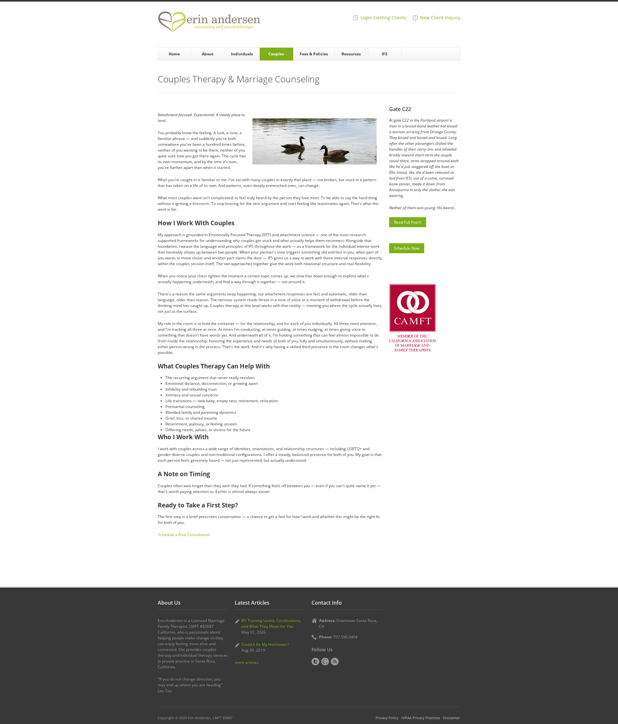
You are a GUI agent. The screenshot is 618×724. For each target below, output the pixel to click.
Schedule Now (406, 248)
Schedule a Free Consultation (184, 534)
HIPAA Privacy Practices (420, 717)
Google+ (325, 661)
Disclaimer (451, 717)
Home (174, 54)
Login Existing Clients (383, 18)
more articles (246, 662)
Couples (276, 54)
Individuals (242, 54)
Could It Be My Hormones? (265, 644)
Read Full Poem (407, 222)
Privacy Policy (387, 717)
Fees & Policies (314, 54)
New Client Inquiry (440, 18)
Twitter (315, 661)
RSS (335, 661)
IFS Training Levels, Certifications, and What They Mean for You (271, 623)
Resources (351, 54)
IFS (385, 54)
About (207, 54)
